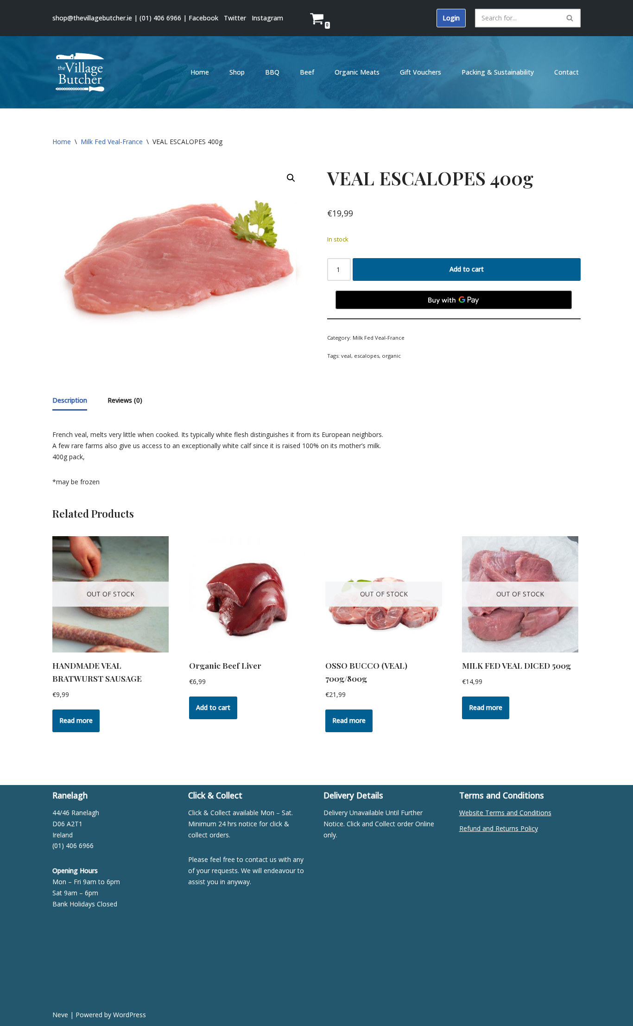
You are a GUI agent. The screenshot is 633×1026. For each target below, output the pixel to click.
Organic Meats (357, 72)
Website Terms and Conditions (505, 812)
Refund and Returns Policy (498, 828)
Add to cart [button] (213, 707)
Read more (76, 720)
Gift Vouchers (420, 72)
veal (346, 355)
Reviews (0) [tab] (125, 400)
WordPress (129, 1014)
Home (199, 72)
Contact (566, 72)
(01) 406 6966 (160, 17)
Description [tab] (69, 400)
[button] (291, 178)
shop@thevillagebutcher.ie (92, 17)
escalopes (366, 355)
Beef (307, 72)
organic (391, 355)
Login (451, 17)
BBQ (272, 72)
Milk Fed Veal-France (112, 141)
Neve (60, 1014)
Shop (237, 72)
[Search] (570, 18)
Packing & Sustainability (498, 72)
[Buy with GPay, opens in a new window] (453, 300)
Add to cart (466, 269)
